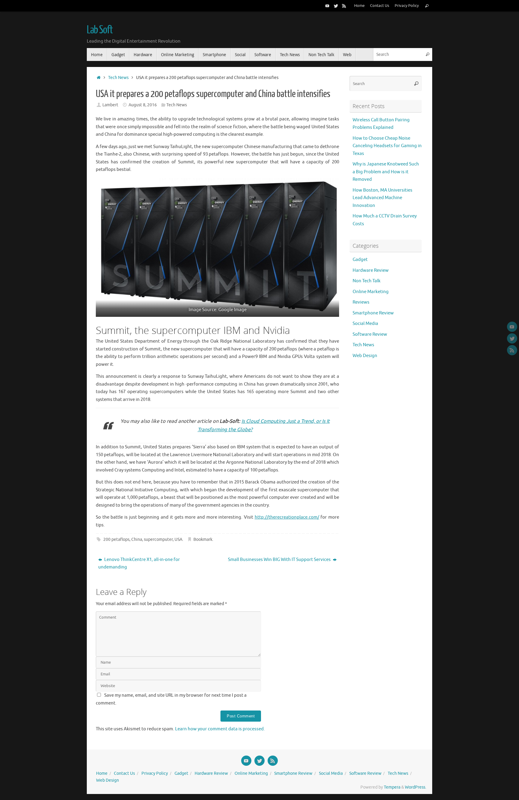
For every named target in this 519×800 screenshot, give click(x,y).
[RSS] (344, 6)
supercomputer (158, 539)
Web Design (365, 356)
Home (359, 5)
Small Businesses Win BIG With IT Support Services (280, 559)
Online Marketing (371, 292)
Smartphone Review (373, 313)
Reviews (361, 302)
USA (178, 539)
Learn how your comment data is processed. (220, 729)
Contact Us (379, 5)
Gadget (360, 259)
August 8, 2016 (143, 105)
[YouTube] (327, 6)
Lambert (110, 105)
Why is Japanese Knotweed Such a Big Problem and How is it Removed (386, 171)
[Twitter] (336, 6)
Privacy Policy (407, 5)
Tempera (392, 787)
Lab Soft (100, 30)
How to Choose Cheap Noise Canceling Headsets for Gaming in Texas (387, 145)
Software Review (370, 334)
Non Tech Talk (367, 281)
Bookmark (202, 539)
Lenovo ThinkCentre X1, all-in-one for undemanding (139, 563)
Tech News (118, 77)
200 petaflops (116, 539)
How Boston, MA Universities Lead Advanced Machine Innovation (382, 197)
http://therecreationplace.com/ (287, 517)
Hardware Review (371, 270)
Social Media (365, 323)
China (136, 539)
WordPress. (415, 787)
